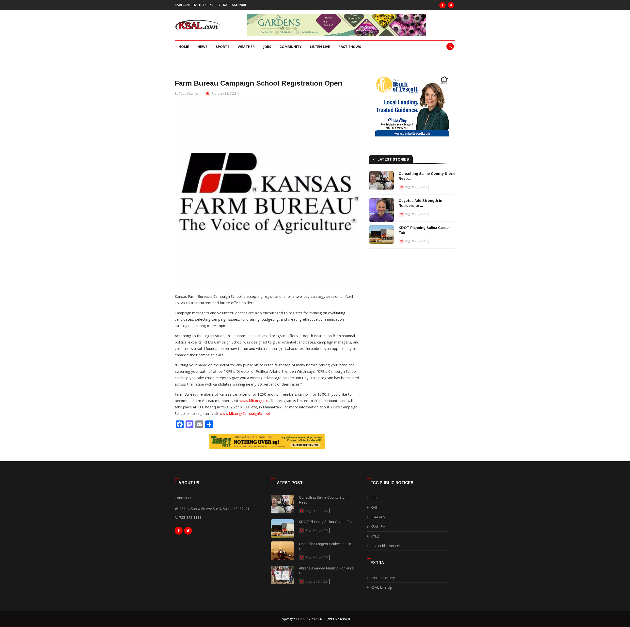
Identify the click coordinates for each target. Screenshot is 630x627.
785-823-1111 (190, 517)
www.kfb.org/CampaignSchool (245, 413)
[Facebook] (442, 5)
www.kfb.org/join (253, 400)
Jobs (267, 46)
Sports (222, 46)
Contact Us (183, 497)
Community (290, 46)
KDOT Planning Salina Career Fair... (327, 522)
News (202, 46)
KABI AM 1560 (234, 4)
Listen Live (320, 46)
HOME (184, 46)
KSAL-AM (182, 4)
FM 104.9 (199, 4)
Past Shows (349, 46)
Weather (246, 46)
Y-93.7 (215, 4)
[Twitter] (451, 5)
